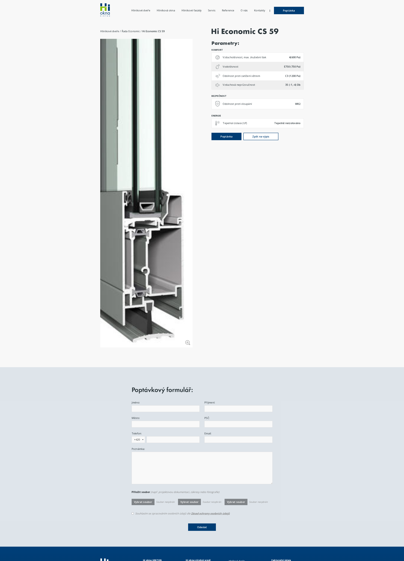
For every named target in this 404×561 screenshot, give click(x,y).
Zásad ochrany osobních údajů (210, 513)
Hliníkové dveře (109, 31)
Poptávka (289, 10)
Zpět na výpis (260, 136)
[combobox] (138, 439)
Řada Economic (131, 31)
